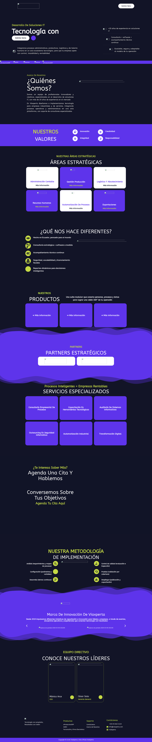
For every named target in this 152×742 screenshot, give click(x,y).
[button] (26, 625)
